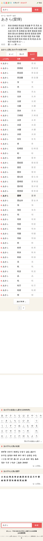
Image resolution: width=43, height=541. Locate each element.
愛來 (29, 31)
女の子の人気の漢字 (11, 471)
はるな (29, 455)
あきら (5, 63)
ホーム (3, 16)
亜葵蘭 (27, 26)
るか (3, 462)
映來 (16, 39)
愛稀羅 (21, 34)
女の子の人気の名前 (11, 446)
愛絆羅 (27, 34)
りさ (7, 462)
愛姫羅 (35, 31)
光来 (19, 96)
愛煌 (10, 34)
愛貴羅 (34, 34)
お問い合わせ (13, 536)
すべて (11, 54)
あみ (36, 459)
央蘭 (40, 28)
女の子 (9, 16)
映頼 (25, 39)
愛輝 (39, 34)
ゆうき (10, 459)
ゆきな (16, 452)
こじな (4, 459)
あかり (33, 452)
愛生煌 (15, 34)
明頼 (10, 39)
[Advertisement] (21, 327)
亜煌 (10, 26)
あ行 (14, 16)
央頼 (10, 31)
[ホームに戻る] (6, 3)
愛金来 (11, 36)
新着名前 (33, 536)
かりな (4, 455)
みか (28, 459)
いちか (12, 462)
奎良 (14, 31)
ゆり (20, 455)
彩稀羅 (22, 31)
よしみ (22, 459)
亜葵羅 (21, 26)
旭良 (18, 36)
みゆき (25, 462)
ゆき (15, 455)
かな (35, 455)
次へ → (22, 42)
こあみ (19, 462)
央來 (31, 28)
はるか (10, 455)
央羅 (36, 28)
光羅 (12, 28)
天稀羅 (26, 28)
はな (28, 452)
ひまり (22, 452)
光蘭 (16, 28)
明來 (25, 36)
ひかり (10, 452)
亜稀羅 (15, 26)
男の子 (21, 54)
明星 (29, 36)
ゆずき (4, 452)
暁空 (10, 42)
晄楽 (34, 39)
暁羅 (14, 42)
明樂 (38, 36)
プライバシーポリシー (24, 536)
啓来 (21, 28)
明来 (34, 36)
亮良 (37, 26)
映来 (21, 39)
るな (32, 459)
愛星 (40, 31)
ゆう (24, 455)
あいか (16, 459)
